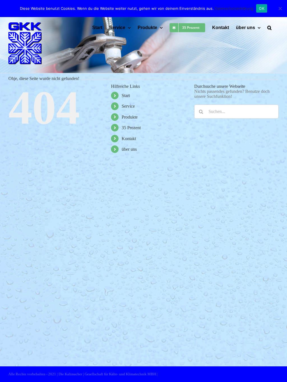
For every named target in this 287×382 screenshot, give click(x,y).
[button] (269, 28)
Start (126, 95)
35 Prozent (131, 127)
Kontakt (129, 138)
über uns (129, 149)
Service (128, 106)
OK (261, 8)
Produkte (130, 117)
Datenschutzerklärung (234, 8)
